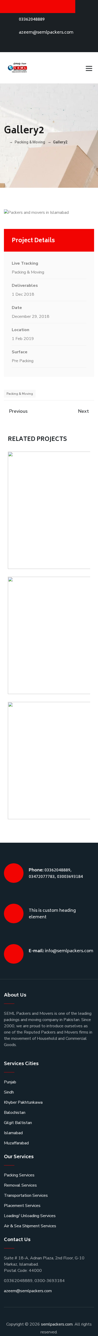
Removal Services (20, 1185)
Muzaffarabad (16, 1143)
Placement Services (22, 1206)
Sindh (9, 1092)
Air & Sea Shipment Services (30, 1226)
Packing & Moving (20, 394)
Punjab (10, 1082)
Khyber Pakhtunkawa (23, 1102)
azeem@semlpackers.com (46, 32)
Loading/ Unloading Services (30, 1216)
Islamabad (13, 1133)
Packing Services (19, 1175)
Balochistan (14, 1112)
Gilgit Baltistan (18, 1123)
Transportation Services (26, 1195)
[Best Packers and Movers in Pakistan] (18, 67)
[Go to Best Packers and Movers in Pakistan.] (5, 142)
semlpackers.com (57, 1324)
